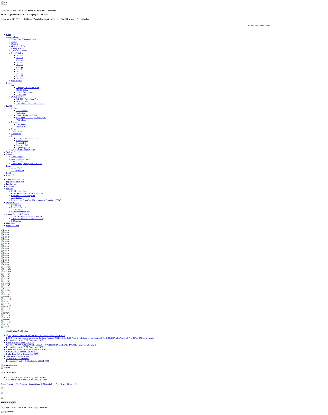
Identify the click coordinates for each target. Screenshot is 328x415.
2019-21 (19, 69)
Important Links (12, 225)
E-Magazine (16, 221)
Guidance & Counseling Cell (23, 196)
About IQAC (16, 168)
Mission (14, 44)
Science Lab (21, 143)
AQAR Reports (17, 170)
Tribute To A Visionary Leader (23, 39)
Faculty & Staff (17, 48)
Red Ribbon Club (18, 191)
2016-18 (19, 76)
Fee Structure (11, 184)
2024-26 (19, 58)
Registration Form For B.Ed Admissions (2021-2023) (27, 361)
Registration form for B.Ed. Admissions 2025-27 (25, 340)
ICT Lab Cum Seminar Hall (27, 138)
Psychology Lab (23, 147)
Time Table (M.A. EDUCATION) (30, 104)
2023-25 (19, 60)
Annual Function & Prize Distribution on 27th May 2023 (29, 349)
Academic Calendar (19, 51)
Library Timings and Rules (27, 115)
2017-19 (19, 74)
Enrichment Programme (20, 212)
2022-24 (19, 62)
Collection (20, 113)
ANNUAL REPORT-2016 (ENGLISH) (27, 216)
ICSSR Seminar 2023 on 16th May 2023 (22, 352)
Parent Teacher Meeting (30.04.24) (20, 342)
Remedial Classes (18, 207)
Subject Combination (24, 92)
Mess (13, 129)
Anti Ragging (16, 198)
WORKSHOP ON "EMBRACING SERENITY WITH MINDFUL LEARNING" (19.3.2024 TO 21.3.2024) (51, 345)
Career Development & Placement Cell (27, 193)
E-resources (21, 124)
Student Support (12, 202)
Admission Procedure (15, 179)
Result (8, 173)
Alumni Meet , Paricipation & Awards (26, 164)
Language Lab (22, 145)
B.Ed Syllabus (22, 90)
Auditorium (16, 134)
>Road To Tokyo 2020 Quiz (17, 359)
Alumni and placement (20, 159)
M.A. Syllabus (22, 101)
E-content (15, 122)
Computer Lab (22, 140)
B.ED (13, 85)
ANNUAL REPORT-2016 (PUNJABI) (27, 219)
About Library (22, 111)
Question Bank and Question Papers (31, 117)
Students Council (13, 152)
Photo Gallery (11, 223)
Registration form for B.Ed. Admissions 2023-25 (25, 347)
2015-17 (19, 78)
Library (14, 108)
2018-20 (19, 71)
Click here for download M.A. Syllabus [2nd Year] (26, 380)
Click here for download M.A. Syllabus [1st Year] (26, 377)
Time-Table (21, 94)
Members (11, 384)
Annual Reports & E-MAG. (17, 214)
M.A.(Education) (18, 97)
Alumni (9, 154)
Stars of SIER (16, 81)
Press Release (61, 384)
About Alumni (17, 157)
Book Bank (16, 205)
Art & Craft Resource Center (23, 150)
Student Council (35, 384)
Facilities (9, 106)
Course (9, 83)
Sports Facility (17, 131)
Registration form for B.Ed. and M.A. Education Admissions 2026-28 (37, 336)
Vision (14, 41)
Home (8, 35)
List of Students (17, 53)
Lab (12, 136)
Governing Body (18, 46)
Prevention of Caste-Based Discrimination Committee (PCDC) (36, 200)
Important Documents (15, 182)
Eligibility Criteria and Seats (27, 88)
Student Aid (16, 209)
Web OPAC (21, 120)
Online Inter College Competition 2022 (22, 354)
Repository (20, 127)
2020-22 (19, 67)
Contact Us (10, 175)
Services (9, 189)
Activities (10, 186)
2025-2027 (20, 55)
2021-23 (19, 64)
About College (12, 37)
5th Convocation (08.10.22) (17, 356)
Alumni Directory (18, 161)
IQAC (8, 166)
